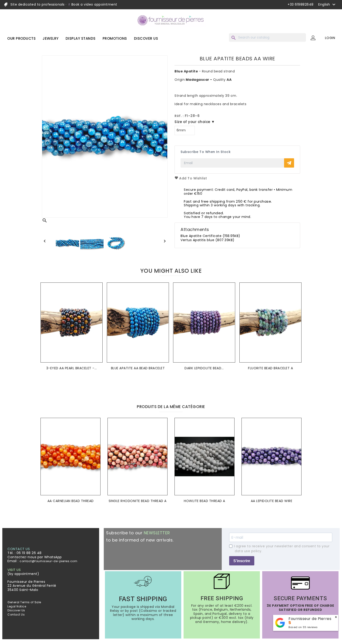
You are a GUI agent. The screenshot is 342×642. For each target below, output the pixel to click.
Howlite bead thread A (204, 501)
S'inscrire (241, 561)
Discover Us (16, 610)
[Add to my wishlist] (97, 293)
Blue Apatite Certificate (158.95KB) (210, 235)
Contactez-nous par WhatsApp (34, 557)
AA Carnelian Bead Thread (70, 501)
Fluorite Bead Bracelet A (270, 368)
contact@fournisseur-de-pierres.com (48, 561)
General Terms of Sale (24, 602)
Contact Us (16, 614)
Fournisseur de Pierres (309, 618)
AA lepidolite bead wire (271, 501)
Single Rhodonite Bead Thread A (138, 501)
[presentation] (167, 387)
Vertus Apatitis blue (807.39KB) (208, 240)
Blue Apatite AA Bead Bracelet (138, 368)
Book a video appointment (93, 4)
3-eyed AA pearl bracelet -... (71, 368)
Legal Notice (16, 606)
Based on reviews (303, 627)
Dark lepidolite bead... (204, 368)
